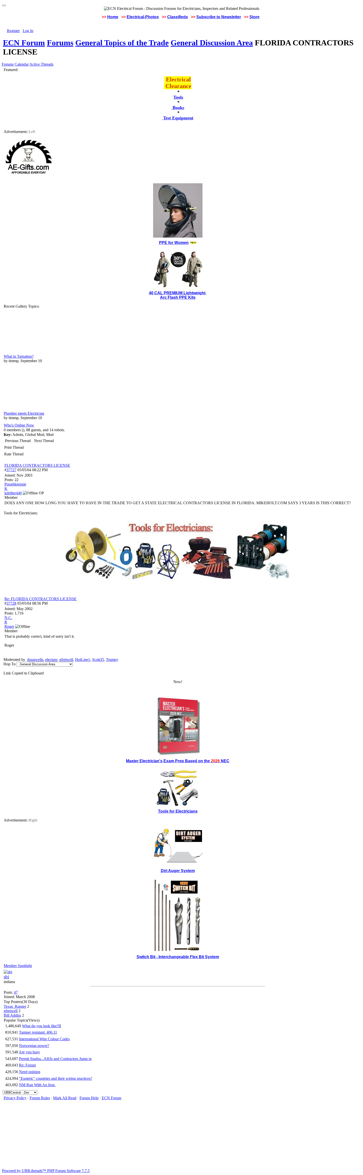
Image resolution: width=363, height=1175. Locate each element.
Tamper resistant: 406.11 (38, 1032)
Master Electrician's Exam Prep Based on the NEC (177, 761)
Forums (60, 42)
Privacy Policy (15, 1098)
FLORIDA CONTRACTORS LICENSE (37, 465)
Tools (178, 97)
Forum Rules (40, 1098)
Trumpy (112, 659)
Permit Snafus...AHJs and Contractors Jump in (55, 1059)
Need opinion (29, 1072)
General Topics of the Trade (122, 42)
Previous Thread (18, 441)
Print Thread (14, 447)
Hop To (9, 664)
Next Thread (44, 441)
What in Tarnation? (19, 356)
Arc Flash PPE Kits (178, 297)
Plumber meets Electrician (24, 413)
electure (51, 659)
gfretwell (66, 659)
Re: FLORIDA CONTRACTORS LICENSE (40, 599)
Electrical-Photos (143, 17)
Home (112, 17)
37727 (11, 470)
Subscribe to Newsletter (218, 17)
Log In (28, 31)
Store (254, 17)
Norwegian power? (34, 1046)
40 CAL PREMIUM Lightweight (177, 293)
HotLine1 (82, 659)
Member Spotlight (18, 966)
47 (16, 992)
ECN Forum (24, 42)
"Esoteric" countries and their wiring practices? (55, 1078)
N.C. (8, 617)
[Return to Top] (4, 5)
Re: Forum (27, 1065)
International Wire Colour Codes (44, 1039)
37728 (11, 603)
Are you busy (29, 1052)
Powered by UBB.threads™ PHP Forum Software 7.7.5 (46, 1171)
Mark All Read (64, 1098)
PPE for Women (174, 243)
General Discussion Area (212, 42)
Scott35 (98, 659)
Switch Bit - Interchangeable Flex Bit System (178, 957)
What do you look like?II (41, 1026)
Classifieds (177, 17)
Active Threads (41, 64)
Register (13, 31)
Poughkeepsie (15, 484)
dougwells (35, 659)
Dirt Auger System (178, 871)
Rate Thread (13, 454)
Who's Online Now (19, 425)
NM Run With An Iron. (37, 1085)
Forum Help (89, 1098)
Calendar (22, 64)
